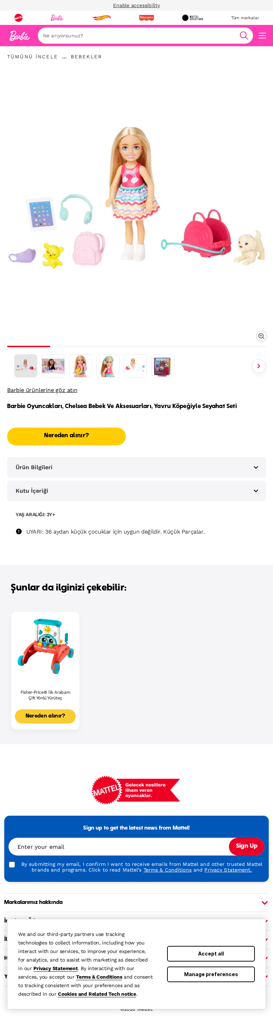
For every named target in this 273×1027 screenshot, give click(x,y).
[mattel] (18, 18)
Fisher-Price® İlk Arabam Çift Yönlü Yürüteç (45, 695)
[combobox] (145, 35)
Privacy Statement (55, 968)
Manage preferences (211, 974)
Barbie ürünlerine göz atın (42, 390)
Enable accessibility (136, 5)
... (64, 56)
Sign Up (246, 846)
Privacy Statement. (228, 870)
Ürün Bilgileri (34, 467)
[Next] (259, 366)
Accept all (211, 954)
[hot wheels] (101, 18)
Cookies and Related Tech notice (97, 994)
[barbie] (57, 18)
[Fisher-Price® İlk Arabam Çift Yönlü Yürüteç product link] (45, 646)
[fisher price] (146, 18)
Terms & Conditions (99, 977)
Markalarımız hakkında (33, 902)
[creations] (192, 18)
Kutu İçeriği (32, 490)
